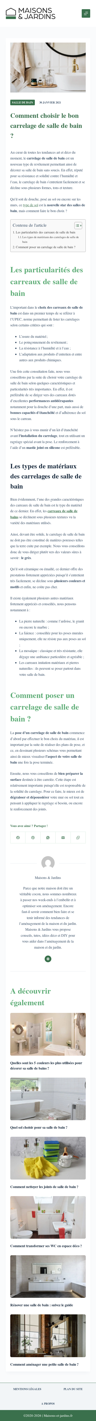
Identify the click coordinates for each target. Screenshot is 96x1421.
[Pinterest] (32, 837)
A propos (48, 1404)
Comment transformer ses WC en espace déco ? (46, 1245)
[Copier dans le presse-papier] (78, 837)
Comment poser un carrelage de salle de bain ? (45, 247)
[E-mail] (63, 837)
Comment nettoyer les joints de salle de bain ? (44, 1186)
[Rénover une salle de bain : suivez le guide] (48, 1276)
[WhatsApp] (48, 837)
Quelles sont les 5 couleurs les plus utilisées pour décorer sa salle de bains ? (46, 1065)
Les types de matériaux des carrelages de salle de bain (50, 239)
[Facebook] (17, 837)
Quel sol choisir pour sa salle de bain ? (38, 1127)
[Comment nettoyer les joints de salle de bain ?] (48, 1158)
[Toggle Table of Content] (76, 225)
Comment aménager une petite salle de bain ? (44, 1364)
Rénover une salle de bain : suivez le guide (41, 1304)
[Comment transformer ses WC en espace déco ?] (48, 1217)
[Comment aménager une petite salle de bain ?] (48, 1335)
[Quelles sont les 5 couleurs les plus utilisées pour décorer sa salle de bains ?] (48, 1034)
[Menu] (86, 13)
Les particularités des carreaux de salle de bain (45, 232)
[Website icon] (48, 959)
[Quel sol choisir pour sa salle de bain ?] (48, 1099)
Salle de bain (22, 102)
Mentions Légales (27, 1389)
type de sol (30, 204)
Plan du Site (73, 1389)
